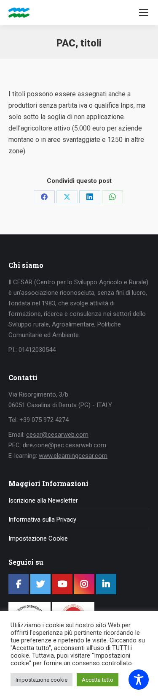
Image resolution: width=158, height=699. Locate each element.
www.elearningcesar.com (73, 456)
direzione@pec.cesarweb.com (64, 445)
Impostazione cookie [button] (41, 680)
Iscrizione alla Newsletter (43, 500)
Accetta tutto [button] (97, 680)
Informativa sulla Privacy (42, 519)
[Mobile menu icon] (144, 13)
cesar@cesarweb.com (57, 434)
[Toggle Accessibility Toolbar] (139, 680)
